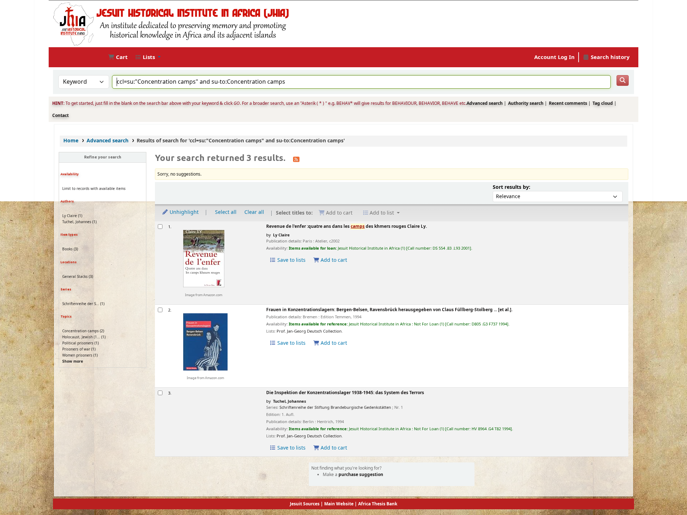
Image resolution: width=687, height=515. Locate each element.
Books (67, 249)
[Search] (623, 80)
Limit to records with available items (94, 188)
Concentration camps (80, 331)
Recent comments (568, 103)
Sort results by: (511, 187)
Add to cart (333, 260)
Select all (226, 212)
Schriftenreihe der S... (80, 303)
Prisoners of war (76, 349)
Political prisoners (77, 343)
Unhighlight (183, 212)
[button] (118, 57)
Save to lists (291, 260)
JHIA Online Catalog (72, 57)
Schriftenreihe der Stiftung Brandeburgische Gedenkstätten (335, 407)
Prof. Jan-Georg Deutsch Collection (309, 331)
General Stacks (75, 276)
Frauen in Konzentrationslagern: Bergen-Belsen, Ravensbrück (389, 310)
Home (70, 140)
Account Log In (554, 57)
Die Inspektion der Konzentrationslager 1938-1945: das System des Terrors (345, 393)
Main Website (339, 504)
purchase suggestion (360, 474)
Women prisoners (77, 355)
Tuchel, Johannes (76, 222)
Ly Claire (69, 216)
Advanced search (485, 103)
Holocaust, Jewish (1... (81, 337)
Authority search (526, 103)
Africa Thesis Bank (377, 504)
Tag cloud (603, 103)
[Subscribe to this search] (296, 159)
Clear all (254, 212)
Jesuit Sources (305, 504)
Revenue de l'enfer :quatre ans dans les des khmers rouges (346, 227)
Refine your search (102, 157)
